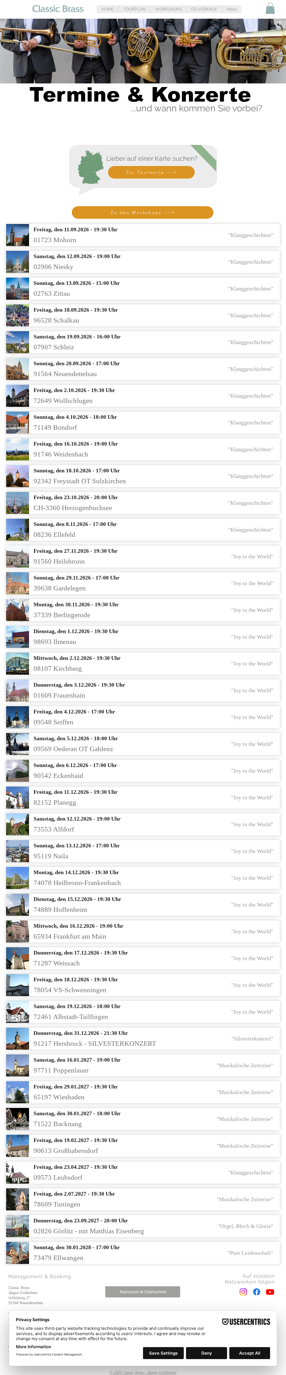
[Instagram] (243, 1292)
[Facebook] (256, 1292)
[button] (134, 9)
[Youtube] (270, 1292)
